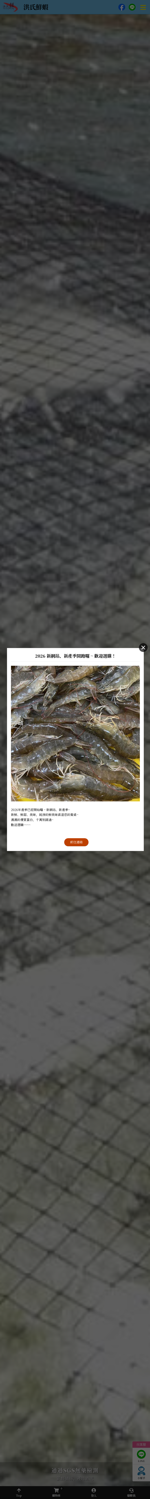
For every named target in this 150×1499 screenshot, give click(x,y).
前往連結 (76, 842)
